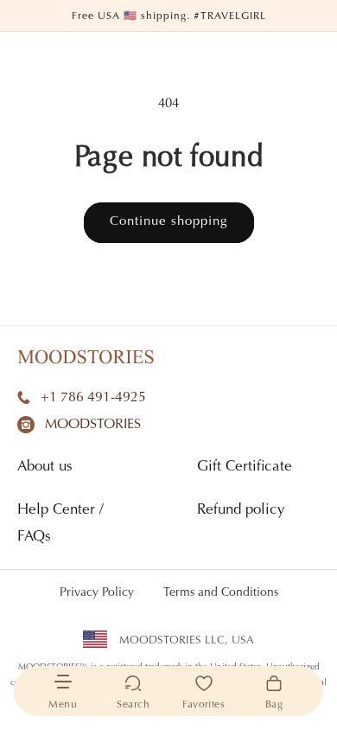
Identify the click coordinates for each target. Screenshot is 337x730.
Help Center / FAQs (60, 524)
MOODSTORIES (93, 425)
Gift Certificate (244, 467)
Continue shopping (169, 221)
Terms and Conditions (220, 593)
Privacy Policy (97, 593)
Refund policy (241, 510)
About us (45, 467)
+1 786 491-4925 (93, 398)
